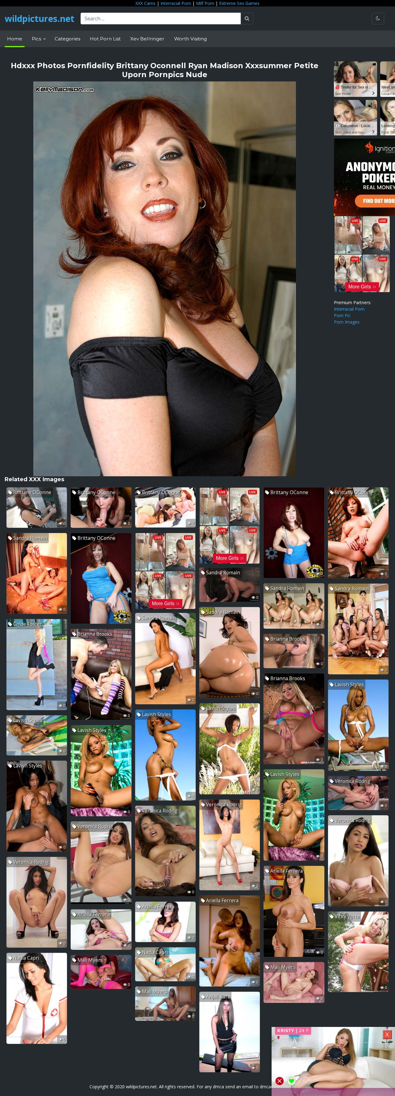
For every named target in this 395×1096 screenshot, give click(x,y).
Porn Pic (342, 315)
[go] (247, 18)
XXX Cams (145, 3)
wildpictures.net (39, 18)
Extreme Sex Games (239, 3)
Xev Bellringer (147, 39)
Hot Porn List (105, 39)
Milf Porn (205, 3)
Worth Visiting (190, 39)
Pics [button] (37, 39)
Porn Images (347, 322)
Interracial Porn (175, 3)
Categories (67, 39)
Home (14, 39)
